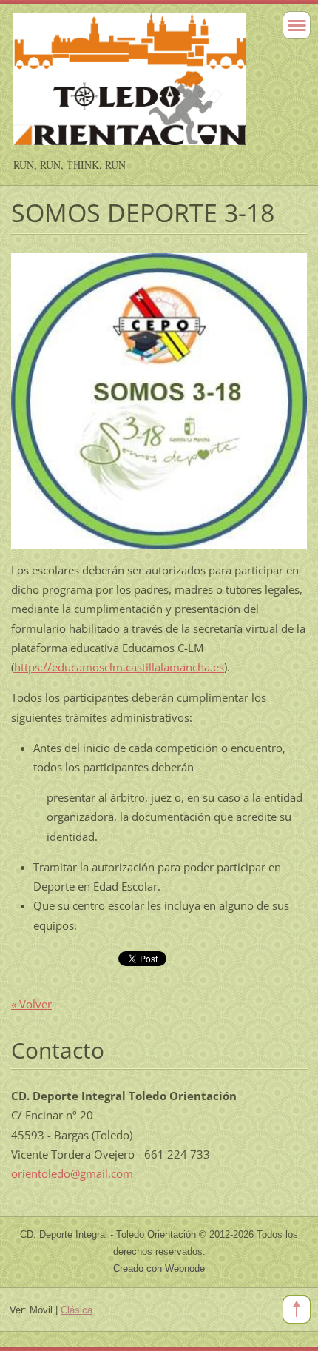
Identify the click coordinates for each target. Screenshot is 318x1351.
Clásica (76, 1309)
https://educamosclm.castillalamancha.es (119, 667)
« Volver (31, 1003)
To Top (297, 1309)
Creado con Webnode (159, 1268)
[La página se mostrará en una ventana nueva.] (159, 399)
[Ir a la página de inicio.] (129, 85)
